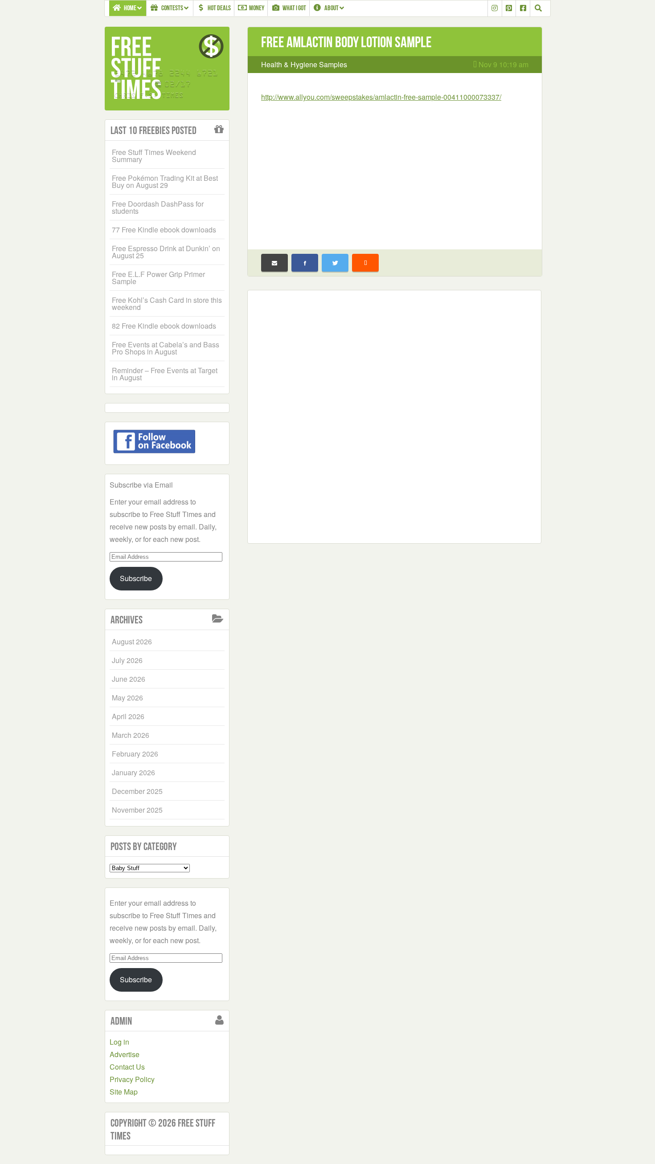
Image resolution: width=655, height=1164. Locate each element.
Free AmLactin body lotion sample (346, 42)
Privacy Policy (132, 1079)
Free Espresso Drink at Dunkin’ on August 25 (166, 251)
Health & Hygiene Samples (304, 64)
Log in (119, 1042)
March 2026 (130, 735)
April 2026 (128, 716)
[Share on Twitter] (335, 263)
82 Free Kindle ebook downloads (164, 326)
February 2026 (135, 754)
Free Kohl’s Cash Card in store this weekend (167, 303)
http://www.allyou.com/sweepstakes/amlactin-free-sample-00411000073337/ (381, 97)
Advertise (124, 1054)
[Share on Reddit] (365, 263)
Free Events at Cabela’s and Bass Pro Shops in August (165, 348)
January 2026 (133, 772)
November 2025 (137, 810)
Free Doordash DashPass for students (158, 207)
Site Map (124, 1092)
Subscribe (136, 578)
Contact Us (127, 1067)
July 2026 (127, 660)
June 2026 (128, 679)
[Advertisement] (394, 170)
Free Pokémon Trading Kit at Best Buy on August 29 (165, 181)
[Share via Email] (274, 263)
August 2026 (132, 641)
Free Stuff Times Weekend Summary (154, 155)
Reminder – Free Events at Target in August (164, 374)
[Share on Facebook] (304, 263)
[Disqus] (394, 415)
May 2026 (127, 697)
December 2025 (137, 791)
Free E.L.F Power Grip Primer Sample (158, 277)
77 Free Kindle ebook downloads (164, 229)
